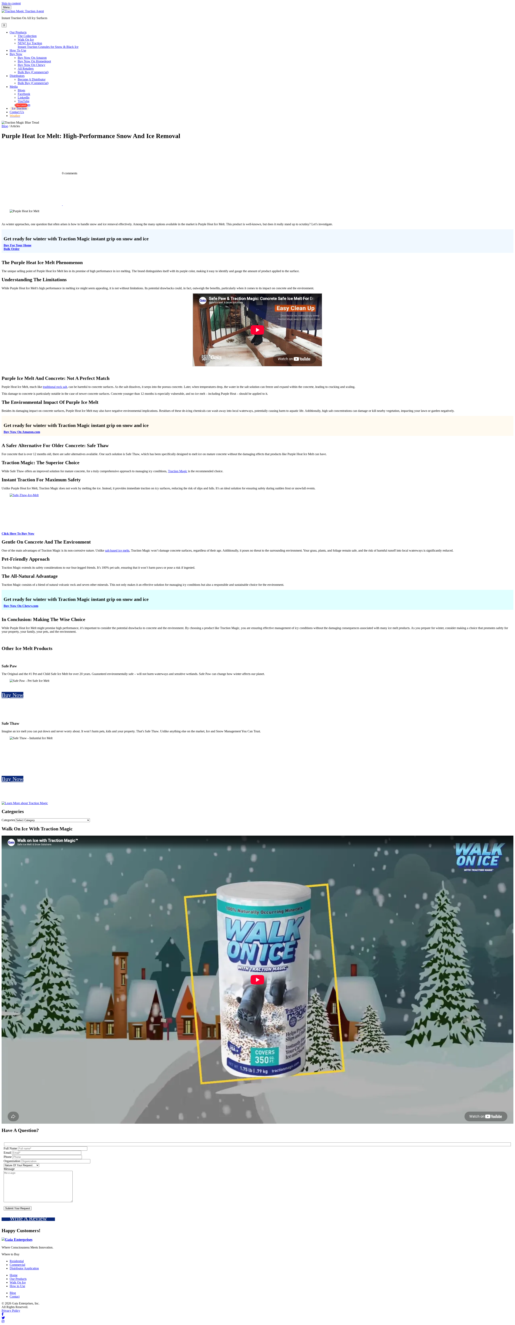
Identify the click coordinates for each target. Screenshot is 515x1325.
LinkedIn (23, 97)
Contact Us (17, 112)
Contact (15, 1296)
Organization (12, 1161)
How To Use (18, 50)
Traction (173, 471)
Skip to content (11, 3)
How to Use (17, 1286)
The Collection (27, 36)
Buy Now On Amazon (32, 57)
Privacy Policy (11, 1310)
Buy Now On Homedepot (34, 61)
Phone (8, 1157)
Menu (6, 7)
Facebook (24, 94)
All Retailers (26, 68)
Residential (17, 1261)
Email (7, 1152)
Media (14, 86)
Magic (183, 471)
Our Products (18, 32)
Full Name (10, 1148)
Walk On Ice (26, 39)
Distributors (17, 76)
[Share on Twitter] (93, 204)
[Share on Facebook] (32, 204)
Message (9, 1169)
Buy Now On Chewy (31, 65)
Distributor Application (24, 1268)
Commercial (17, 1264)
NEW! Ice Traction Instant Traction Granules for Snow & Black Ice (48, 45)
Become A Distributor (31, 79)
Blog (5, 126)
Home (14, 1275)
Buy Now (16, 54)
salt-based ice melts (117, 550)
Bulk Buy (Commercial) (33, 72)
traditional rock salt (55, 387)
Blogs (21, 90)
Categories (8, 820)
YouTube (23, 101)
